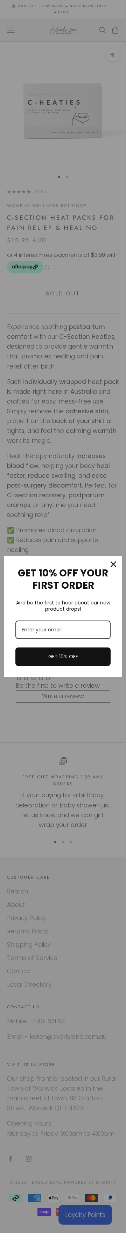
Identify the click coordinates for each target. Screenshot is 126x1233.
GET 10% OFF (63, 656)
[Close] (113, 564)
